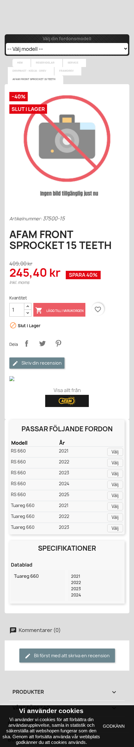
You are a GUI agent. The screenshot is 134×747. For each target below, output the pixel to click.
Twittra (42, 343)
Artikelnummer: (25, 219)
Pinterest (58, 343)
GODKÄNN (114, 726)
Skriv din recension (41, 363)
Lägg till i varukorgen (59, 310)
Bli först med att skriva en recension (71, 655)
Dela (26, 343)
